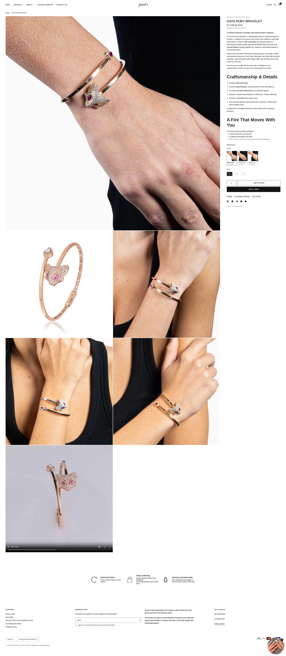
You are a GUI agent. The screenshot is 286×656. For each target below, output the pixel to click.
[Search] (275, 4)
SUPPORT (10, 609)
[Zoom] (215, 21)
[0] (278, 4)
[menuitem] (9, 4)
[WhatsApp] (241, 201)
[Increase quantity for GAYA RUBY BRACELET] (234, 182)
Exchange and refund (13, 624)
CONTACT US (61, 5)
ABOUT (29, 5)
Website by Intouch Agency (41, 645)
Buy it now (254, 189)
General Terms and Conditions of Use (19, 620)
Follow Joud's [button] (219, 624)
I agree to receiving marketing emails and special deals (96, 625)
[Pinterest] (237, 201)
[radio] (232, 158)
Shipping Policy (11, 627)
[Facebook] (228, 201)
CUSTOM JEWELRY (45, 5)
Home (7, 13)
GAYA (8, 5)
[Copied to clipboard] (246, 201)
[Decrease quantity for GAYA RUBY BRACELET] (228, 182)
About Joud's (10, 614)
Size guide (9, 617)
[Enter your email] (139, 620)
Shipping (229, 28)
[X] (232, 201)
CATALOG (17, 5)
